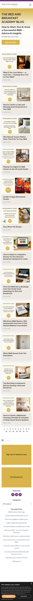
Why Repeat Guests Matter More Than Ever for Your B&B (15, 138)
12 (13, 431)
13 (16, 431)
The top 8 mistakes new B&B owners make (16, 526)
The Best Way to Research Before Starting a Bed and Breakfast (14, 385)
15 (23, 431)
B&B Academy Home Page (16, 512)
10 (6, 431)
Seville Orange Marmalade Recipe (14, 198)
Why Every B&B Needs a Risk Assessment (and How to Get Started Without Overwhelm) (15, 323)
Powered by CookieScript (7, 599)
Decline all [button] (24, 596)
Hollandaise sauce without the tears (16, 557)
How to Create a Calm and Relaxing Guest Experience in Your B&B (15, 107)
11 (10, 431)
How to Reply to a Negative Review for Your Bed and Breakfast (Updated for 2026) (15, 256)
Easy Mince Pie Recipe (12, 227)
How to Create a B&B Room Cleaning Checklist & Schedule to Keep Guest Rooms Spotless (16, 417)
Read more (23, 593)
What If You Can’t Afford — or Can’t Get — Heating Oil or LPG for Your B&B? (15, 74)
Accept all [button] (9, 596)
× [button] (31, 583)
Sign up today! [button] (10, 42)
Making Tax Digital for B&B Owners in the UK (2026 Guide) (15, 168)
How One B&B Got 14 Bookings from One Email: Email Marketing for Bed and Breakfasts (16, 290)
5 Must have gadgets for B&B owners (16, 519)
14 (20, 431)
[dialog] (16, 591)
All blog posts (16, 561)
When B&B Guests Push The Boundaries (14, 354)
